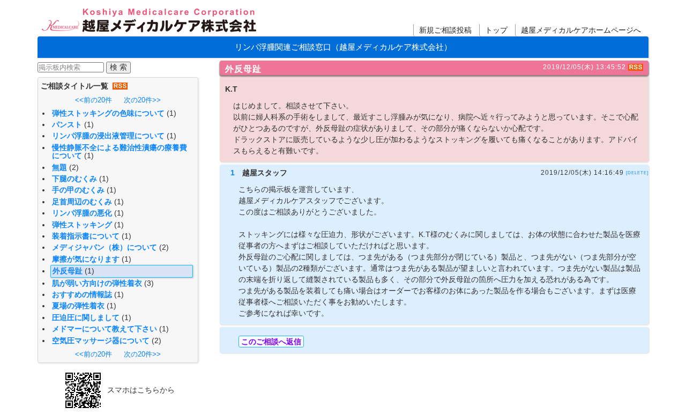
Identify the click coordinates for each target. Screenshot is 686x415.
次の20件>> (142, 100)
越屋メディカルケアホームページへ (581, 30)
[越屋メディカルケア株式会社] (149, 21)
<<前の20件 (93, 100)
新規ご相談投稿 (445, 30)
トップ (496, 30)
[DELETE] (637, 172)
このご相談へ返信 (271, 341)
